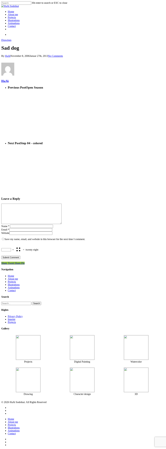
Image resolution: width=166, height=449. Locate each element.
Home (11, 11)
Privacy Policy (15, 316)
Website (5, 233)
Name (5, 226)
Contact (12, 26)
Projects (12, 17)
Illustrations (14, 20)
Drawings (6, 40)
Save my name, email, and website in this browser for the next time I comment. (45, 239)
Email (5, 229)
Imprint (11, 319)
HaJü (7, 56)
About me (13, 14)
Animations (14, 23)
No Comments (55, 56)
